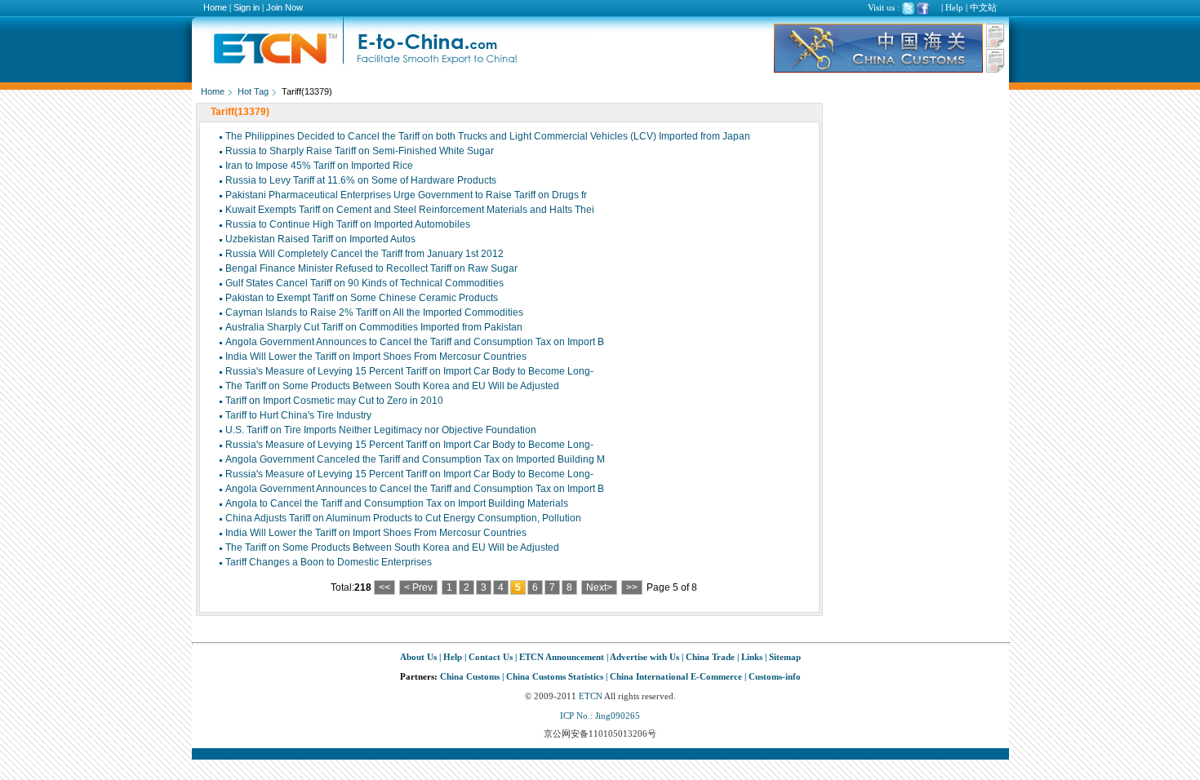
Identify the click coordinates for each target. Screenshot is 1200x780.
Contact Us (491, 657)
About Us (418, 657)
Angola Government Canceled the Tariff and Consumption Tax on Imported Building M (415, 459)
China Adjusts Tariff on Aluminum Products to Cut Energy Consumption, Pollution (403, 518)
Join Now (284, 7)
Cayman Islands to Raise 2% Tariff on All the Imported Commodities (374, 312)
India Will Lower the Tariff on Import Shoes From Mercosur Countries (376, 356)
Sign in (246, 7)
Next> (599, 587)
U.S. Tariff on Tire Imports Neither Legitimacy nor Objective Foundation (380, 430)
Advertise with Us (644, 657)
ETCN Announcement (561, 657)
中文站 (983, 7)
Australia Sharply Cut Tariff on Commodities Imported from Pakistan (373, 327)
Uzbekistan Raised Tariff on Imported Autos (320, 239)
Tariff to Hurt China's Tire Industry (298, 415)
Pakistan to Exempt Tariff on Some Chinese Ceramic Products (361, 298)
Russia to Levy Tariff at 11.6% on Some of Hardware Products (360, 180)
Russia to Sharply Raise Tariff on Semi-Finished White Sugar (359, 151)
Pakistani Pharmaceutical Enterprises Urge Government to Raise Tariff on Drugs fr (406, 195)
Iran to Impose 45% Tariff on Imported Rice (319, 165)
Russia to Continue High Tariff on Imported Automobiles (347, 224)
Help (954, 7)
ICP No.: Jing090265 (600, 715)
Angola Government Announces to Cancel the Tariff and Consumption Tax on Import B (414, 342)
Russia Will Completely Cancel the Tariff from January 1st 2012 (364, 253)
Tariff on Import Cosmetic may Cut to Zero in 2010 (334, 400)
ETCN (590, 696)
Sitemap (785, 657)
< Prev (418, 587)
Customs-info (775, 676)
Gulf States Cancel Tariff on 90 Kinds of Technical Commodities (364, 283)
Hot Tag (253, 91)
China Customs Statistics (554, 676)
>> (632, 587)
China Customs (470, 676)
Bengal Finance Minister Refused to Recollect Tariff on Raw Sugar (371, 268)
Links (751, 657)
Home (215, 7)
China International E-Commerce (676, 676)
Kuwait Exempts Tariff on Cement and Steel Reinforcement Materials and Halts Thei (409, 209)
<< (384, 587)
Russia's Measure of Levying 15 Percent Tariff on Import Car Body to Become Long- (409, 371)
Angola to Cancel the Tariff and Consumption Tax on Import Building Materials (396, 503)
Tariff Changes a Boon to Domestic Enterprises (328, 562)
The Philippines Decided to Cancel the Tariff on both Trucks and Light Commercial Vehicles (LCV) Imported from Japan (487, 136)
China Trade (710, 657)
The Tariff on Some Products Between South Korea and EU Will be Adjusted (392, 386)
